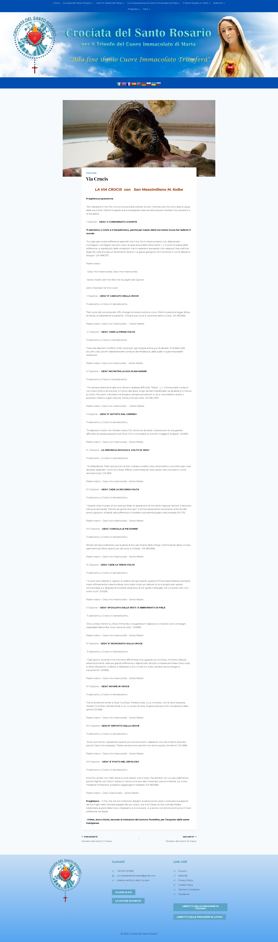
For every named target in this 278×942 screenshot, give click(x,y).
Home (56, 3)
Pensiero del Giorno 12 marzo (181, 839)
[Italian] (119, 83)
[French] (129, 83)
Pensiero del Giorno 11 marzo (97, 839)
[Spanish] (134, 83)
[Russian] (158, 83)
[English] (124, 83)
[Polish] (148, 83)
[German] (143, 83)
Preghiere (91, 173)
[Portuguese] (139, 83)
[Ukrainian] (153, 83)
